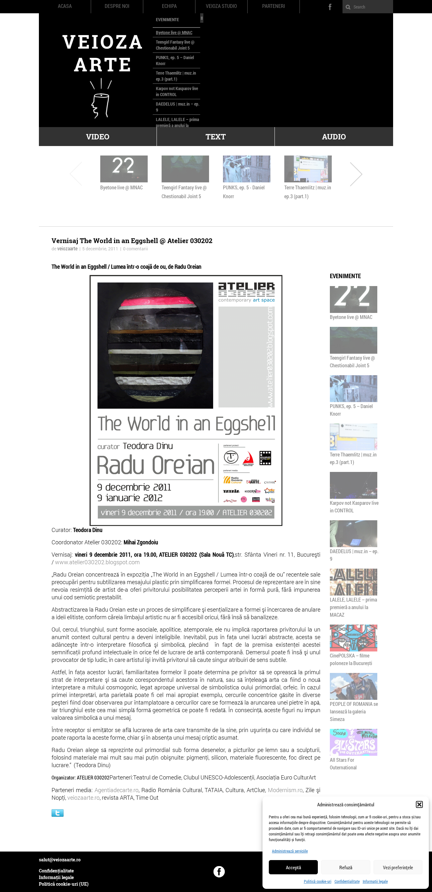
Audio (334, 136)
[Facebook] (219, 871)
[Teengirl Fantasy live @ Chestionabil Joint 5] (185, 169)
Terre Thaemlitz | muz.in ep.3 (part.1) (176, 76)
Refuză (345, 867)
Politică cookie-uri (317, 881)
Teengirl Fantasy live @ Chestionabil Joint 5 (175, 45)
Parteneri (273, 6)
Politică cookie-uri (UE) (64, 884)
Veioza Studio (221, 6)
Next (356, 173)
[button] (419, 804)
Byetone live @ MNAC (174, 32)
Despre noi (117, 6)
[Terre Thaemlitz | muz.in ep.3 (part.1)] (308, 169)
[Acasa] (96, 70)
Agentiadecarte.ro (117, 790)
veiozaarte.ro (83, 797)
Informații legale (375, 881)
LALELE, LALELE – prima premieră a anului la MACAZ (177, 125)
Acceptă (293, 867)
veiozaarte (67, 248)
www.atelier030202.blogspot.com (97, 562)
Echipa (169, 6)
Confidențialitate (347, 881)
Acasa (65, 6)
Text (216, 136)
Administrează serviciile (290, 850)
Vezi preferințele (398, 867)
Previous (76, 173)
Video (97, 136)
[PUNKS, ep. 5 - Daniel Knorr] (246, 169)
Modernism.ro (285, 790)
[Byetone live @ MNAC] (124, 169)
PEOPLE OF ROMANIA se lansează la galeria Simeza (354, 711)
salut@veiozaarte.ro (60, 860)
